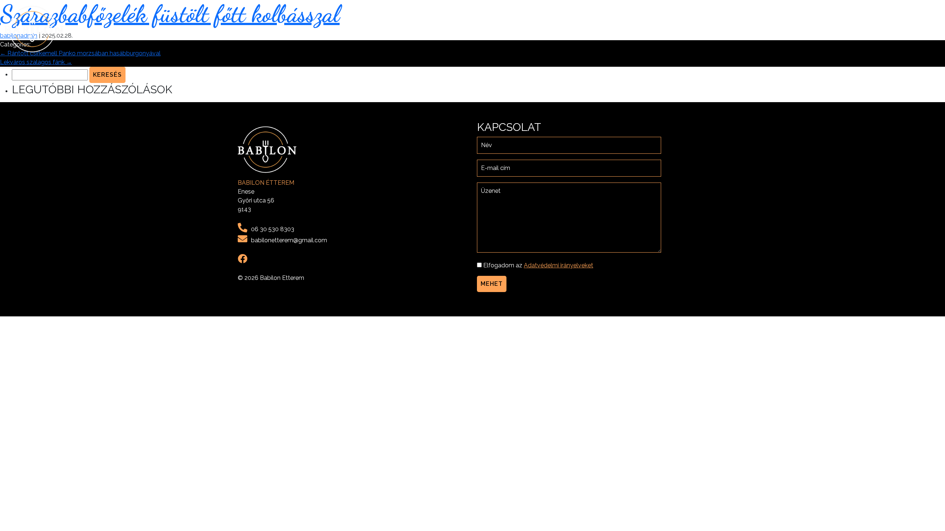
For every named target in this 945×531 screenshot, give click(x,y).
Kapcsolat (920, 28)
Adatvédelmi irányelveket (558, 265)
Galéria (883, 28)
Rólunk (828, 28)
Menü (856, 28)
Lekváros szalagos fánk (36, 62)
